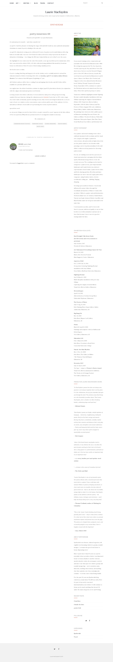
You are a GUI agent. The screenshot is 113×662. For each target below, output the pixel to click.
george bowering (50, 123)
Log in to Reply (27, 144)
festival (46, 97)
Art (17, 3)
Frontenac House (37, 123)
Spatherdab (56, 25)
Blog (36, 3)
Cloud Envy (77, 601)
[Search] (102, 3)
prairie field (77, 608)
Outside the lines (79, 604)
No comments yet (40, 119)
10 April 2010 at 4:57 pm (24, 146)
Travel (42, 3)
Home (12, 3)
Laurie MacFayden (56, 12)
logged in (20, 163)
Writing (26, 3)
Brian (21, 144)
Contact (50, 3)
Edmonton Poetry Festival (22, 123)
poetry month (62, 123)
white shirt (40, 126)
